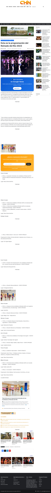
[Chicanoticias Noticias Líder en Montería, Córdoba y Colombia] (25, 2)
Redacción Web (3, 48)
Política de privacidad (4, 484)
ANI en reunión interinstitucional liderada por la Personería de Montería (15, 425)
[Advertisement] (25, 16)
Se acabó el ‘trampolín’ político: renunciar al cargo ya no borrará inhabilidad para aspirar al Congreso (46, 38)
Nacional (22, 6)
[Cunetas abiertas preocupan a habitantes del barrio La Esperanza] (38, 69)
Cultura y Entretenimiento (8, 38)
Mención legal (3, 479)
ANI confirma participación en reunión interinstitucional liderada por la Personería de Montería (14, 423)
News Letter (3, 481)
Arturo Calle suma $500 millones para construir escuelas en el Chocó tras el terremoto (46, 87)
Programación (12, 446)
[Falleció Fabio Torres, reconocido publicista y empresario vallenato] (38, 64)
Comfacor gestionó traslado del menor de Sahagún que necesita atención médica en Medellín (15, 420)
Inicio (7, 6)
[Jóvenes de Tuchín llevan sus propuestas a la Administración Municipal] (38, 81)
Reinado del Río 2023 (17, 446)
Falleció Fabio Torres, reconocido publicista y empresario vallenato (46, 64)
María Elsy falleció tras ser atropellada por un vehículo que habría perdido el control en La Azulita (46, 51)
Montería (10, 6)
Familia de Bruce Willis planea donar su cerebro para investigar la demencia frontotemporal (46, 32)
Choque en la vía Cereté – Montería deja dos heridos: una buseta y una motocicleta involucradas (46, 58)
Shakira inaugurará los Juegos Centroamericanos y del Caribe (13, 426)
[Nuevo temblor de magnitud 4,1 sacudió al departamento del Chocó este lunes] (38, 75)
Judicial (18, 6)
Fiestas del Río (7, 446)
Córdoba (14, 6)
